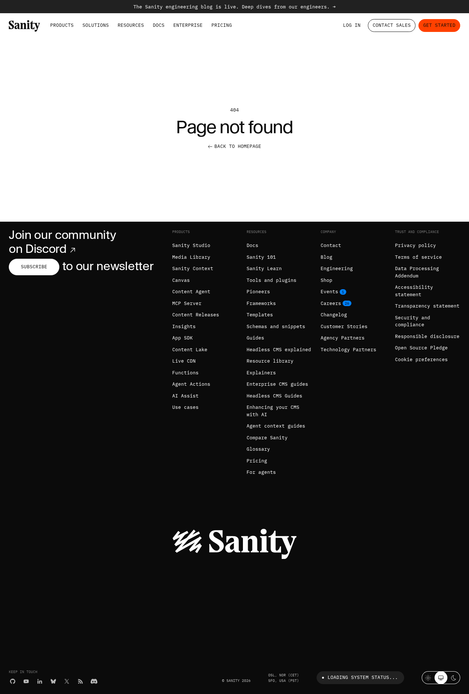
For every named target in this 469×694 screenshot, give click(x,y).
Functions (185, 373)
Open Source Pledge (421, 348)
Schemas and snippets (276, 326)
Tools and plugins (271, 280)
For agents (261, 472)
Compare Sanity (267, 438)
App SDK (182, 338)
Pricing (221, 25)
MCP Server (187, 303)
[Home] (24, 26)
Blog (326, 257)
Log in (352, 25)
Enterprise (188, 25)
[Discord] (94, 681)
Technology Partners (348, 349)
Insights (184, 326)
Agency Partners (343, 338)
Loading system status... (363, 677)
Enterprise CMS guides (277, 384)
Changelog (334, 315)
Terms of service (418, 257)
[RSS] (80, 681)
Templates (260, 315)
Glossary (258, 449)
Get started (439, 25)
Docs (159, 25)
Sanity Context (192, 268)
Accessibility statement (414, 291)
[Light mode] (428, 677)
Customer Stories (344, 326)
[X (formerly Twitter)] (67, 681)
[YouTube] (26, 681)
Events (329, 291)
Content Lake (189, 349)
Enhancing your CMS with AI (273, 411)
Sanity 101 (261, 257)
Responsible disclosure (427, 336)
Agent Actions (191, 384)
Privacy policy (415, 245)
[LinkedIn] (40, 681)
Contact (331, 245)
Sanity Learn (264, 268)
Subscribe (34, 267)
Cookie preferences (421, 359)
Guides (255, 338)
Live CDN (184, 361)
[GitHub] (12, 681)
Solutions (95, 25)
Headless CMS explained (279, 349)
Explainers (261, 373)
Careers (331, 303)
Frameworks (261, 303)
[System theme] (441, 677)
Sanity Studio (191, 245)
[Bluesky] (53, 681)
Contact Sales (392, 25)
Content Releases (195, 315)
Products (62, 25)
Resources (131, 25)
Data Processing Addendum (417, 272)
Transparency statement (427, 306)
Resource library (270, 361)
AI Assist (185, 396)
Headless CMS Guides (274, 396)
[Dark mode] (453, 677)
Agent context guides (276, 426)
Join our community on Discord (62, 241)
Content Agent (191, 291)
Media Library (191, 257)
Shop (326, 280)
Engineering (337, 268)
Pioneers (258, 291)
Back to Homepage (237, 146)
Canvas (181, 280)
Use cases (185, 407)
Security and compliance (412, 321)
